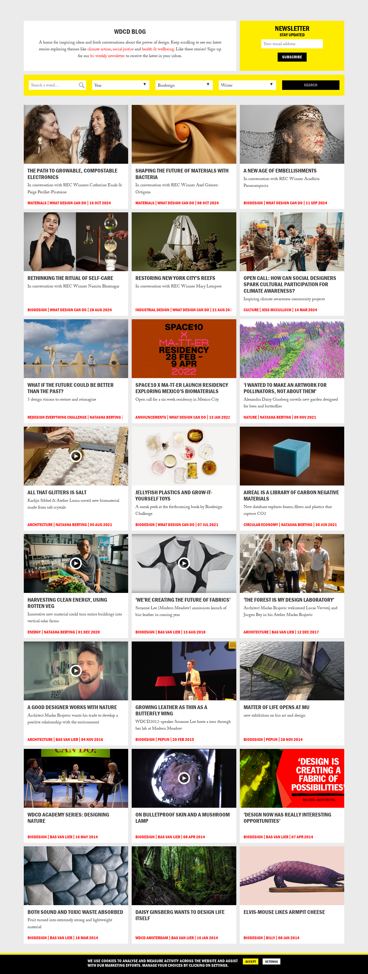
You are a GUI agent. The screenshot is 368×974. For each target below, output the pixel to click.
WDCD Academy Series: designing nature (68, 817)
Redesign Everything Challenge (57, 417)
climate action (99, 49)
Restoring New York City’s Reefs (175, 277)
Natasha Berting (105, 417)
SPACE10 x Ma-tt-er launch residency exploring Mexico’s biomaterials (181, 388)
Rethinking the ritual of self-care (70, 277)
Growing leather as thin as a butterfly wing (171, 710)
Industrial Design (152, 310)
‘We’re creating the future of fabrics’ (183, 599)
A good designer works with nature (72, 707)
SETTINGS (271, 961)
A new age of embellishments (280, 170)
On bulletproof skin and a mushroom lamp (182, 817)
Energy (34, 632)
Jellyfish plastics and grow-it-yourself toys (173, 495)
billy (270, 938)
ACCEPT (250, 961)
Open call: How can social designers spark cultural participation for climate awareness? (290, 284)
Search (310, 85)
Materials (37, 203)
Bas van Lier (169, 632)
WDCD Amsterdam (151, 938)
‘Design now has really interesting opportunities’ (287, 817)
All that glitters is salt (57, 492)
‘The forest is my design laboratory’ (289, 599)
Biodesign (253, 203)
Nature (250, 417)
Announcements (150, 417)
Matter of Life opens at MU (276, 707)
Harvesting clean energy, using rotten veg (67, 602)
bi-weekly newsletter (107, 56)
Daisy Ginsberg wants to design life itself (180, 915)
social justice (123, 49)
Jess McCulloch (276, 310)
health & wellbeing (158, 49)
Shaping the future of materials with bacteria (182, 173)
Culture (251, 310)
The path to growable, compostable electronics (72, 173)
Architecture (40, 525)
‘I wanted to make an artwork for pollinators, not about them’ (285, 388)
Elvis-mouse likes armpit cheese (284, 911)
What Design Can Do (68, 203)
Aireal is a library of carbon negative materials (291, 495)
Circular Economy (261, 525)
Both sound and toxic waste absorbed (75, 911)
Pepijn (163, 739)
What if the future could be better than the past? (71, 388)
